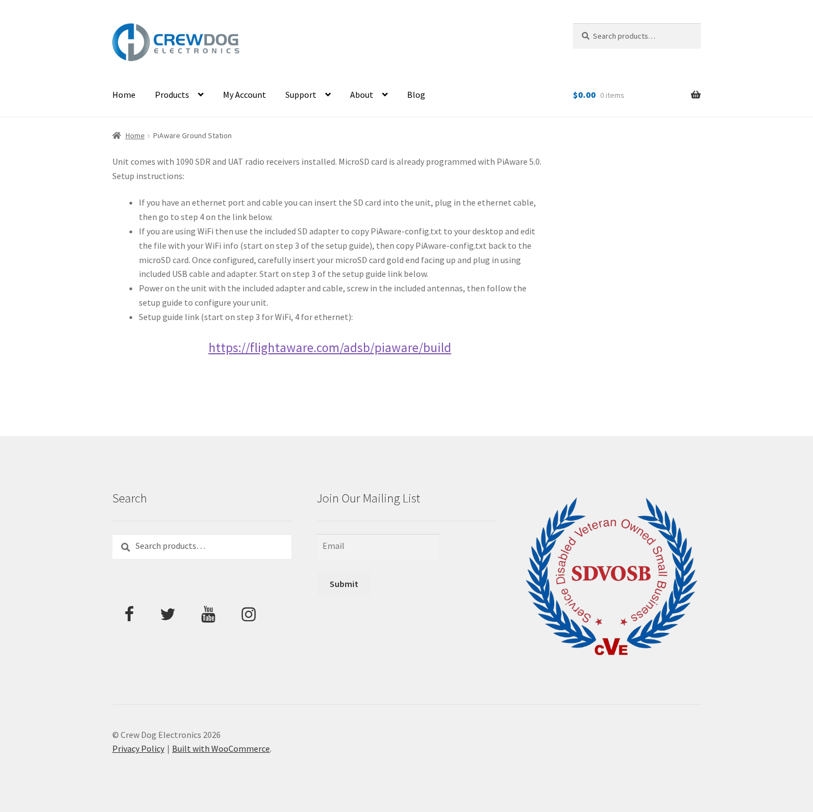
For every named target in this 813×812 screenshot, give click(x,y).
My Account (244, 94)
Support (300, 94)
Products (172, 94)
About (361, 94)
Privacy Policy (138, 748)
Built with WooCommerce (221, 748)
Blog (416, 94)
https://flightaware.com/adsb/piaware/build (330, 347)
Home (124, 94)
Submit (344, 583)
